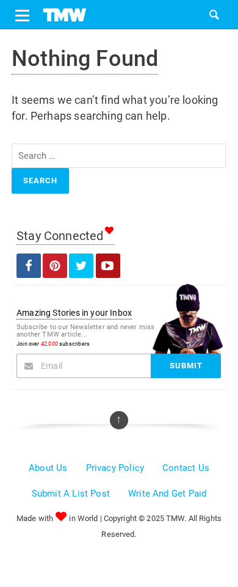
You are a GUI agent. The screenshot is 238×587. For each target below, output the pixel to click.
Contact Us (185, 467)
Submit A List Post (71, 493)
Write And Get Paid (167, 493)
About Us (48, 467)
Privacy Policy (115, 467)
